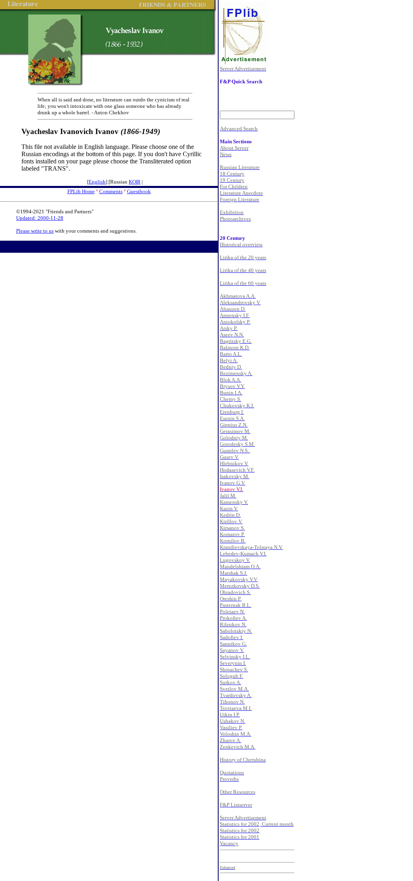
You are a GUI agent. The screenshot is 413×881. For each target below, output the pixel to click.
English (97, 182)
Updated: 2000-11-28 (39, 218)
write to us (42, 231)
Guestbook (139, 191)
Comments (111, 191)
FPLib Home (81, 191)
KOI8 (134, 182)
